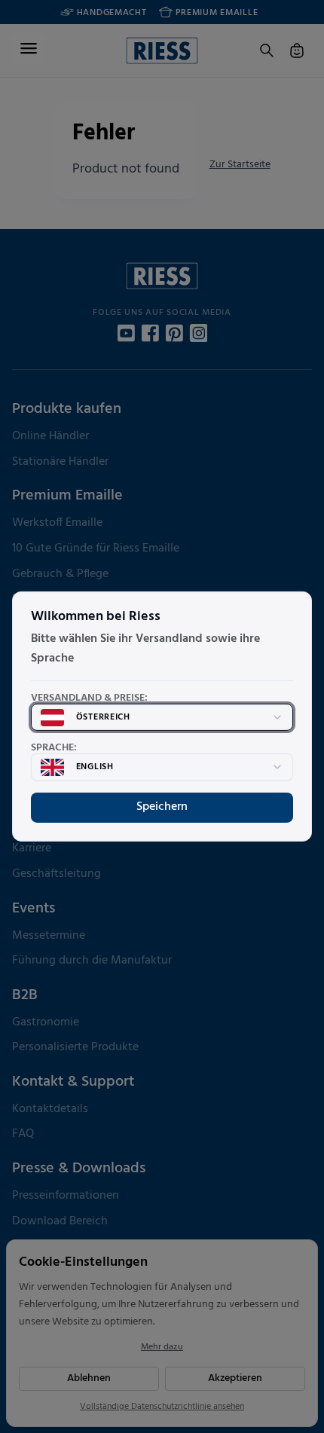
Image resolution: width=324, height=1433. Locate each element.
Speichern (162, 807)
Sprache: (54, 748)
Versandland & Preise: (89, 698)
